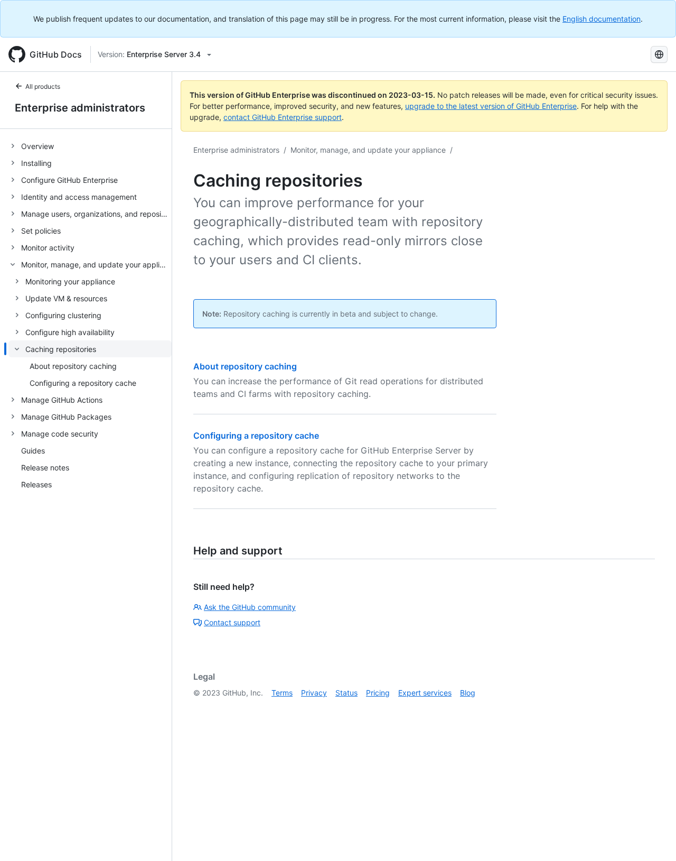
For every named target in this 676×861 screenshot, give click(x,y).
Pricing (378, 692)
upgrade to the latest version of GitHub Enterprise (491, 105)
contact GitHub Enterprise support (282, 117)
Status (346, 692)
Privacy (314, 692)
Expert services (425, 692)
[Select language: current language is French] (659, 54)
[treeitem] (90, 145)
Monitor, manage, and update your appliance (368, 149)
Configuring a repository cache (256, 435)
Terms (282, 692)
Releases (36, 484)
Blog (467, 692)
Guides (33, 450)
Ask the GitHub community (250, 607)
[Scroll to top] (652, 837)
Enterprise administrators (80, 107)
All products (42, 86)
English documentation (601, 18)
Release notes (45, 467)
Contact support (232, 622)
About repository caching (245, 366)
